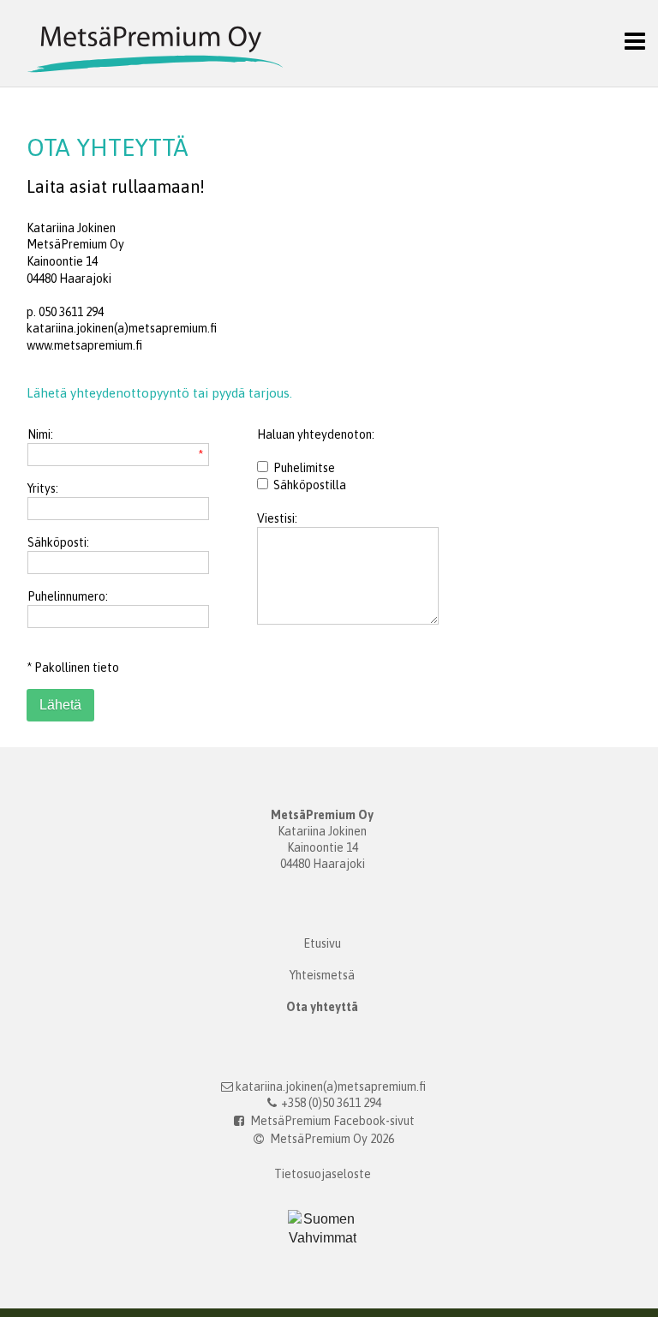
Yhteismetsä (322, 975)
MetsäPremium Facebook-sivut (331, 1121)
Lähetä (60, 704)
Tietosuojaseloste (322, 1174)
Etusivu (322, 943)
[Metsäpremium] (142, 42)
